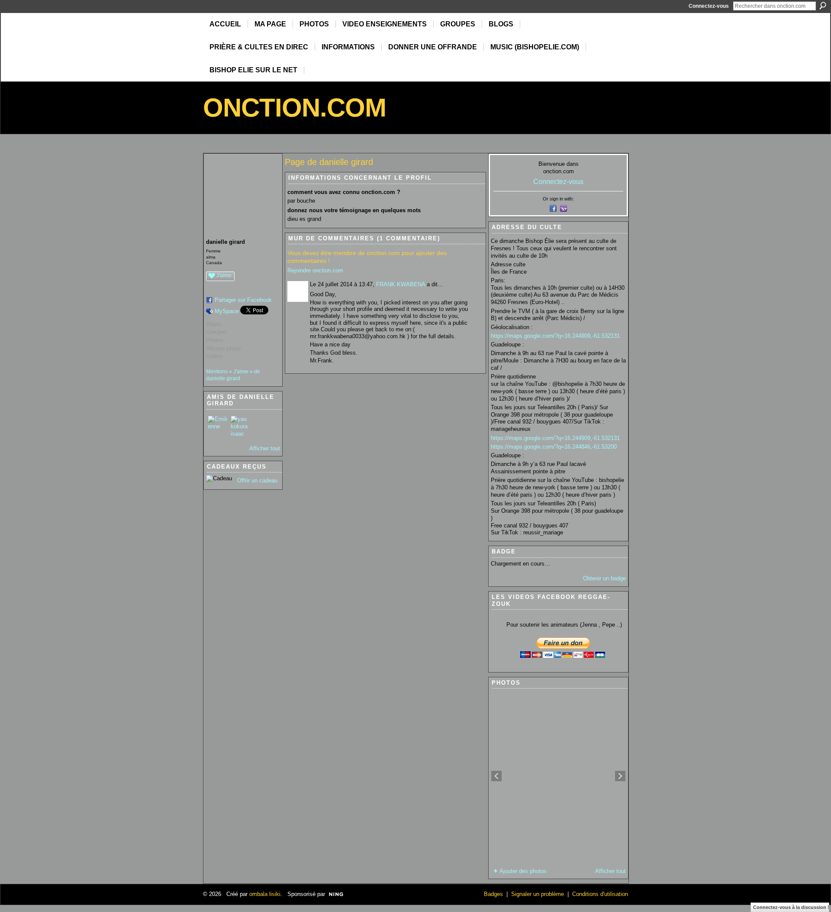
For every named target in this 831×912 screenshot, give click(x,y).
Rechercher (822, 6)
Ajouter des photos (523, 871)
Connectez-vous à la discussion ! (791, 907)
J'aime (224, 275)
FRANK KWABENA (400, 284)
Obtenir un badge (604, 578)
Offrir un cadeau (257, 480)
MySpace (226, 311)
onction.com (294, 107)
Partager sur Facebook (243, 300)
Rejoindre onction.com (315, 270)
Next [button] (620, 776)
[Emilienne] (218, 426)
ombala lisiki (264, 894)
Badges (493, 894)
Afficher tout (264, 448)
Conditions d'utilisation (600, 894)
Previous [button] (496, 776)
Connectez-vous (709, 6)
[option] (558, 776)
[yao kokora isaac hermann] (241, 426)
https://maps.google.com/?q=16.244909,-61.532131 (555, 336)
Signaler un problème (537, 894)
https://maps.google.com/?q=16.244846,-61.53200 (554, 446)
